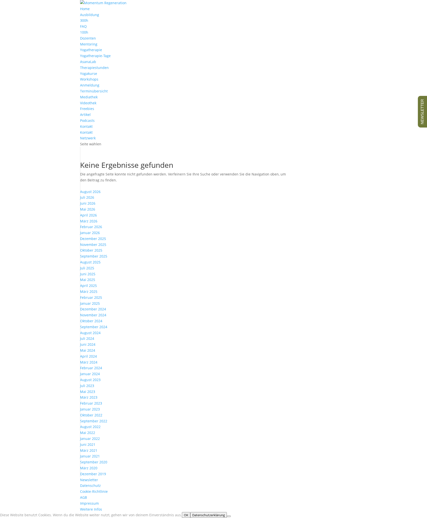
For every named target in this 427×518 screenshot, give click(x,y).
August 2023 (90, 379)
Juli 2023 (87, 385)
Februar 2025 (91, 297)
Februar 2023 (91, 403)
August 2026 (90, 191)
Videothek (88, 103)
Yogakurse (88, 73)
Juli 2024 (87, 338)
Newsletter (89, 479)
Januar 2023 (90, 409)
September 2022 (93, 421)
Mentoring (88, 44)
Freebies (87, 108)
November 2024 (93, 315)
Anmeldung (89, 85)
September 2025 (93, 256)
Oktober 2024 (91, 321)
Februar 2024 (91, 368)
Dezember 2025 (93, 238)
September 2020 (93, 462)
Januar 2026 (90, 232)
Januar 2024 (90, 373)
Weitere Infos (91, 509)
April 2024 (88, 356)
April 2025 (88, 285)
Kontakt (86, 132)
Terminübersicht (94, 91)
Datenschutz (90, 485)
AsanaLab (88, 61)
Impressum (89, 503)
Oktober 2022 (91, 415)
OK (186, 515)
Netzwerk (88, 138)
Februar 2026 (91, 226)
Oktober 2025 (91, 250)
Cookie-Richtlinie (94, 491)
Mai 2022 (87, 432)
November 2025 (93, 244)
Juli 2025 (87, 268)
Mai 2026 (87, 209)
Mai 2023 (87, 391)
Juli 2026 (87, 197)
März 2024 (88, 362)
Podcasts (87, 120)
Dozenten (88, 38)
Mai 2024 (87, 350)
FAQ (83, 26)
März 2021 (88, 450)
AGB (83, 497)
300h (84, 20)
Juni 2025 (87, 274)
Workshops (89, 79)
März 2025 (88, 291)
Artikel (85, 114)
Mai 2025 (87, 279)
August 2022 (90, 426)
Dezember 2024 (93, 309)
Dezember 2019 (93, 474)
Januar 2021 (90, 456)
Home (85, 8)
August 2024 (90, 332)
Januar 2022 (90, 438)
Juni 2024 (87, 344)
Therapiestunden (94, 67)
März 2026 (88, 221)
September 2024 (93, 326)
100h (84, 32)
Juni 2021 (87, 444)
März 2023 (88, 397)
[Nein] (229, 516)
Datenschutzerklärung (208, 515)
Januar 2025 (90, 303)
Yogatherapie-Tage (95, 55)
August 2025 (90, 262)
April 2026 (88, 215)
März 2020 (88, 468)
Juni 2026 (87, 203)
